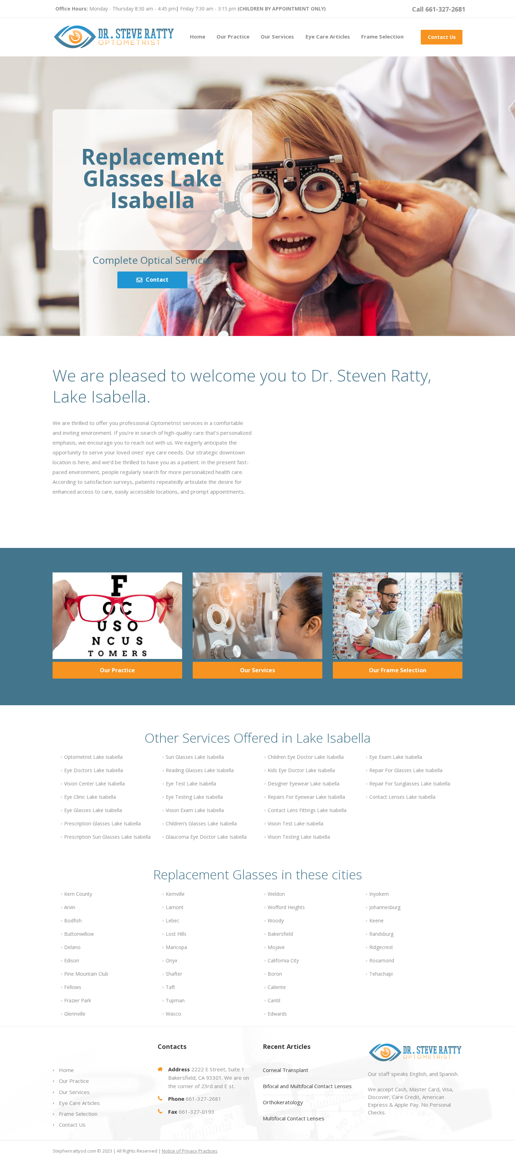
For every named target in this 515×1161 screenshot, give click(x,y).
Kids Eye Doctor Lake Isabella (301, 770)
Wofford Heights (286, 907)
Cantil (274, 1000)
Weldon (276, 894)
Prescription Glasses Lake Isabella (102, 823)
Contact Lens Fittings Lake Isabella (307, 810)
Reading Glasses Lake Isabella (200, 770)
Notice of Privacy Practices (190, 1151)
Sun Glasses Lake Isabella (195, 757)
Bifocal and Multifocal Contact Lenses (307, 1086)
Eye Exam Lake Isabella (395, 757)
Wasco (173, 1013)
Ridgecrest (381, 947)
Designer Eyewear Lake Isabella (303, 783)
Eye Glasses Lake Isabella (93, 810)
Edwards (277, 1013)
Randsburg (381, 933)
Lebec (172, 920)
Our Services (277, 36)
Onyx (171, 960)
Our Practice (233, 36)
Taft (170, 987)
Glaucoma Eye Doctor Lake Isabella (206, 836)
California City (283, 960)
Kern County (78, 894)
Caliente (277, 987)
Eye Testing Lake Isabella (194, 797)
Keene (376, 920)
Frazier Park (77, 1000)
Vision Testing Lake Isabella (299, 836)
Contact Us (442, 37)
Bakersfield (280, 933)
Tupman (175, 1000)
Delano (72, 947)
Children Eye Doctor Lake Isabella (306, 757)
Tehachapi (381, 973)
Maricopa (176, 947)
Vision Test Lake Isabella (295, 823)
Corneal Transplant (285, 1069)
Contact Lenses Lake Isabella (402, 797)
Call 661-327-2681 (438, 9)
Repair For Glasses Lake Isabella (405, 770)
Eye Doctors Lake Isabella (93, 770)
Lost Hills (176, 933)
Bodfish (73, 920)
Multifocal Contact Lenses (293, 1118)
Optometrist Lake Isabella (93, 757)
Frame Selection (382, 36)
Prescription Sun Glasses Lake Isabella (107, 836)
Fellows (72, 987)
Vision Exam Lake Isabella (195, 810)
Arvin (69, 907)
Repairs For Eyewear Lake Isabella (306, 797)
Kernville (175, 894)
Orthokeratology (283, 1102)
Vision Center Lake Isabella (94, 783)
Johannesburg (384, 907)
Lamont (175, 907)
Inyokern (379, 894)
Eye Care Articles (327, 36)
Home (197, 36)
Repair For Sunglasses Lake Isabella (409, 783)
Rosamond (381, 960)
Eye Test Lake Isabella (191, 783)
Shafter (174, 973)
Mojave (276, 947)
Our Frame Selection (397, 670)
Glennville (74, 1013)
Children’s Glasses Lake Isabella (201, 823)
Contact (157, 279)
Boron (275, 973)
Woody (276, 920)
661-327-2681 (203, 1098)
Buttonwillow (79, 933)
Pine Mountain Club (86, 973)
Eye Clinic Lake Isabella (90, 797)
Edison (71, 960)
